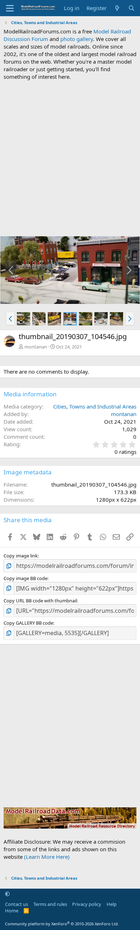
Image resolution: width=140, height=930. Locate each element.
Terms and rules (50, 904)
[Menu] (9, 8)
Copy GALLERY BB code (28, 623)
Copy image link (21, 555)
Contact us (16, 904)
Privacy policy (86, 904)
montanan (35, 346)
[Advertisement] (70, 158)
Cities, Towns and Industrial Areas (94, 406)
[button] (10, 318)
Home (11, 910)
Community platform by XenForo (62, 923)
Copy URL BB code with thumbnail (40, 600)
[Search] (132, 8)
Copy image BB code (25, 578)
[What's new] (117, 8)
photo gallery (76, 38)
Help (112, 904)
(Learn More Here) (47, 856)
